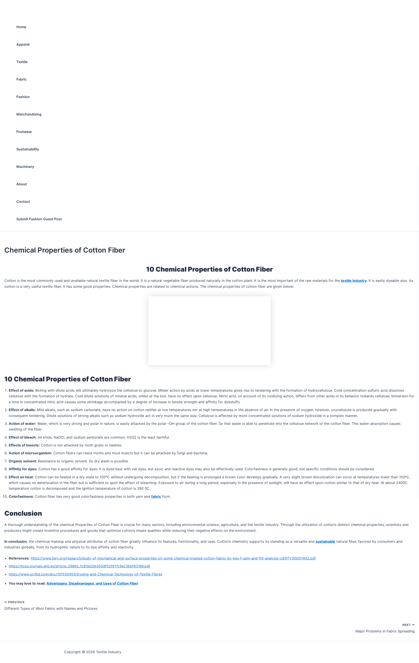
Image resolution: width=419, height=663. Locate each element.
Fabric (21, 79)
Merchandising (28, 114)
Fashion (23, 97)
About (21, 184)
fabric (156, 496)
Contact (23, 201)
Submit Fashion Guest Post (39, 219)
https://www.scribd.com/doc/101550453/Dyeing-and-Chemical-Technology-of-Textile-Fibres (85, 574)
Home (21, 27)
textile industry (354, 280)
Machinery (25, 166)
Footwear (24, 131)
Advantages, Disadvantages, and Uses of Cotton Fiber (92, 583)
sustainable (325, 541)
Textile (21, 62)
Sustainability (27, 149)
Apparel (22, 44)
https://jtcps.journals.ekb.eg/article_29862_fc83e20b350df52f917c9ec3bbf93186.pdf (79, 566)
